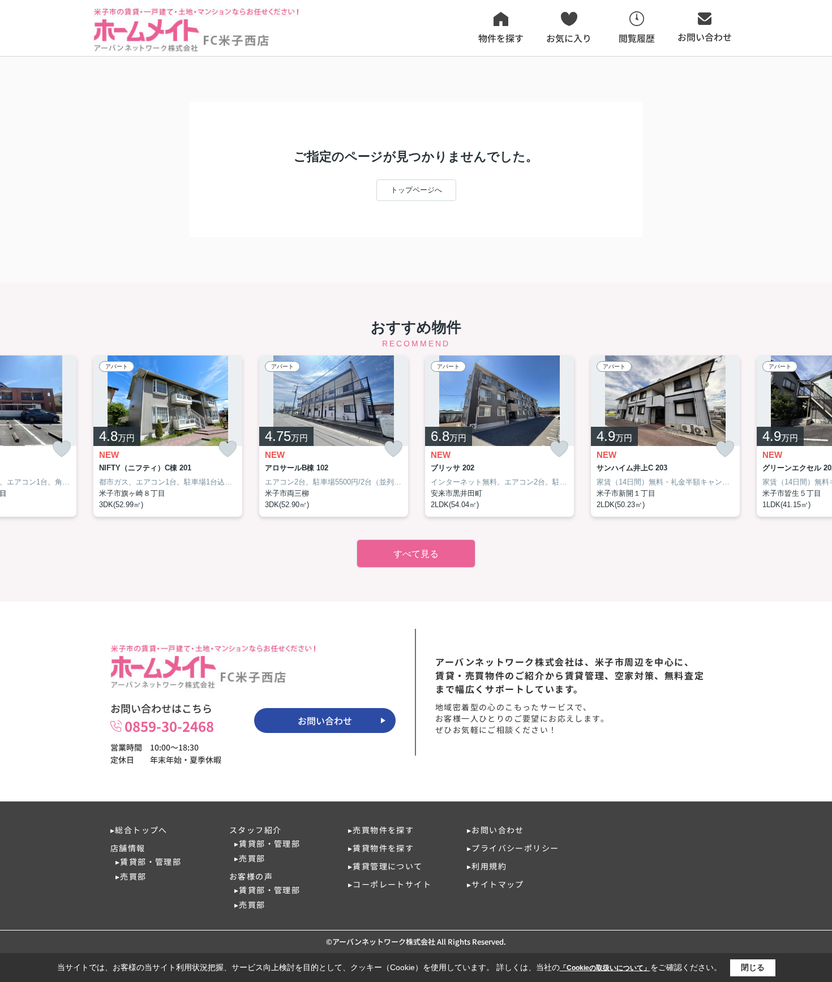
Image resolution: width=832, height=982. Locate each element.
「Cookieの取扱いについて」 (605, 968)
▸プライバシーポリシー (513, 848)
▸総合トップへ (139, 829)
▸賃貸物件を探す (381, 848)
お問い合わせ (325, 720)
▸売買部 (131, 876)
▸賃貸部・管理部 (148, 861)
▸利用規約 (487, 866)
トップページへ (416, 190)
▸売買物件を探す (381, 829)
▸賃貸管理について (385, 866)
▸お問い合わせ (495, 829)
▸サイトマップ (495, 884)
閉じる (753, 967)
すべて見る (416, 554)
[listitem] (168, 436)
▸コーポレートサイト (389, 884)
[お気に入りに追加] (62, 449)
